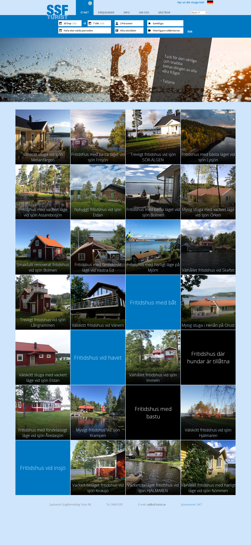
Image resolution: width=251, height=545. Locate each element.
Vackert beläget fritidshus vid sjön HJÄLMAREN (153, 487)
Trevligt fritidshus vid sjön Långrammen (43, 322)
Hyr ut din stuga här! (191, 2)
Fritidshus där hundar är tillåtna (208, 357)
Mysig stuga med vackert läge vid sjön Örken (208, 212)
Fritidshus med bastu (153, 412)
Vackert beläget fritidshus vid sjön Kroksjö (98, 487)
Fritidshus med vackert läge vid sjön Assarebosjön (43, 212)
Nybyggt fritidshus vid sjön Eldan (97, 212)
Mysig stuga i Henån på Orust (208, 325)
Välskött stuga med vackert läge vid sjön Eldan (43, 377)
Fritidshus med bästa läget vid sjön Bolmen (153, 212)
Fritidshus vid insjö (43, 468)
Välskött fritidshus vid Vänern (98, 325)
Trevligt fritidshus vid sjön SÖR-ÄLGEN (153, 156)
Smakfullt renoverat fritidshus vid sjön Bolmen (43, 267)
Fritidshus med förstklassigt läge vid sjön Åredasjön (42, 432)
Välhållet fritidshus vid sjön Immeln (153, 377)
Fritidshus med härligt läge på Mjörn (153, 267)
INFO (127, 12)
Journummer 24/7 (191, 504)
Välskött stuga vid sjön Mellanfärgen (43, 156)
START (84, 12)
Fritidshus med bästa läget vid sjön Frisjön (98, 156)
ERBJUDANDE (106, 12)
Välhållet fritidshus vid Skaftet (208, 270)
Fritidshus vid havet (98, 357)
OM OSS (144, 12)
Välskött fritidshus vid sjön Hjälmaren (208, 432)
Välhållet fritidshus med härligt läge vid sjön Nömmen (208, 487)
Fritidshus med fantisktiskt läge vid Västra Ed (98, 267)
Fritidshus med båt (153, 302)
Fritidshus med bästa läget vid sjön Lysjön (208, 156)
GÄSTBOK (164, 12)
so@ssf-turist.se (156, 504)
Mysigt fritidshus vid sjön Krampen (98, 432)
